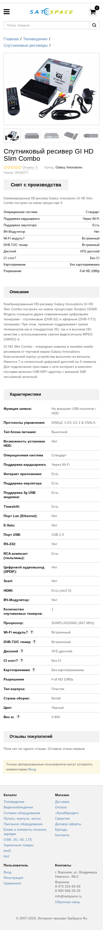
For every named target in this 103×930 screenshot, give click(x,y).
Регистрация (13, 878)
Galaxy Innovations (69, 167)
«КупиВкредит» (67, 813)
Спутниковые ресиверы (26, 45)
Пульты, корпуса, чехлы (22, 818)
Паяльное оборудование (23, 824)
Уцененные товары (19, 845)
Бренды (61, 829)
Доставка (62, 802)
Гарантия (62, 818)
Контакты (62, 835)
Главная (11, 39)
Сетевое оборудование (22, 813)
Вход (32, 769)
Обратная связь (67, 902)
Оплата (61, 807)
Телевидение (35, 39)
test (6, 856)
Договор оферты (68, 824)
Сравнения (12, 883)
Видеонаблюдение (18, 807)
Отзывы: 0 (30, 167)
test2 (7, 850)
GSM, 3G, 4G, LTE (18, 839)
